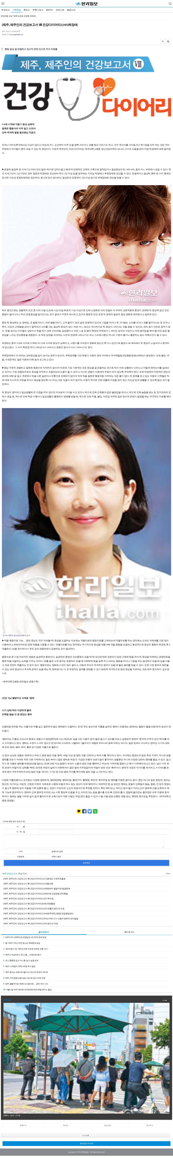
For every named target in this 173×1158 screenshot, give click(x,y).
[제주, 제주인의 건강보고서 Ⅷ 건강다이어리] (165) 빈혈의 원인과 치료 (33, 909)
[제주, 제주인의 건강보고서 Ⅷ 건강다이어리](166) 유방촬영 (29, 904)
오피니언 (60, 10)
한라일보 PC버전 (86, 1143)
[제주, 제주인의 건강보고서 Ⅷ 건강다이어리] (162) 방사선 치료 (30, 923)
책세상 (65, 1125)
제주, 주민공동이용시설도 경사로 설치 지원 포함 (24, 978)
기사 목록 (85, 1135)
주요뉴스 (5, 10)
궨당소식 (71, 10)
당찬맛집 (107, 1125)
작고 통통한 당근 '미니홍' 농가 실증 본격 (18, 16)
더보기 (168, 873)
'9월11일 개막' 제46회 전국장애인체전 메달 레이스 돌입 (27, 990)
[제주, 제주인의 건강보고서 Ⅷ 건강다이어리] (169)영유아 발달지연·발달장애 (36, 889)
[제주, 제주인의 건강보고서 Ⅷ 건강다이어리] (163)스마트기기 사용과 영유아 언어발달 (40, 919)
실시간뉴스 (43, 932)
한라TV (49, 10)
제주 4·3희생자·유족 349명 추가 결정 (19, 966)
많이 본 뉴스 (129, 932)
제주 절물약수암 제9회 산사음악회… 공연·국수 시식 (25, 984)
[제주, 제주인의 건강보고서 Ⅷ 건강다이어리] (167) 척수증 (28, 899)
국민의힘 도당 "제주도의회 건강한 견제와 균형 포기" (26, 949)
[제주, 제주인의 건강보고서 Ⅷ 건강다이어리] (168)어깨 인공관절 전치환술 (35, 894)
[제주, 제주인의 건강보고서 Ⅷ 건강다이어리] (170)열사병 (28, 884)
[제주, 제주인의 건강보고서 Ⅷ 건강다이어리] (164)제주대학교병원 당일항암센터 (38, 913)
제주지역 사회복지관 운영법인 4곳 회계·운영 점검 (24, 937)
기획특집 (16, 10)
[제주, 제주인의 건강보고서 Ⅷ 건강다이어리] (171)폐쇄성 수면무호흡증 (34, 879)
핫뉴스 (27, 10)
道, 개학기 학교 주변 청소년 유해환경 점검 (21, 943)
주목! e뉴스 (38, 10)
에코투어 (149, 1125)
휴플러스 (23, 1125)
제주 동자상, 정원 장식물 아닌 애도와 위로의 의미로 (25, 972)
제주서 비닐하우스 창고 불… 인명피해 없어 (22, 955)
